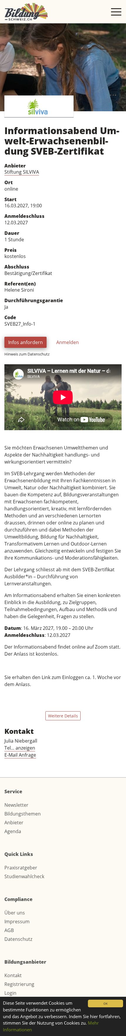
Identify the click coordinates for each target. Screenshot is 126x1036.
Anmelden (67, 342)
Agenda (12, 831)
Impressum (17, 921)
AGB (9, 930)
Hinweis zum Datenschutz (27, 354)
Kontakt (13, 975)
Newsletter (16, 805)
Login (10, 993)
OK (105, 1003)
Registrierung (19, 984)
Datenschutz (18, 939)
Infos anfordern (25, 342)
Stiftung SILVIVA (21, 172)
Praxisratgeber (20, 867)
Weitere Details (63, 716)
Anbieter (13, 822)
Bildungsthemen (22, 814)
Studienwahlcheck (24, 876)
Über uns (14, 913)
